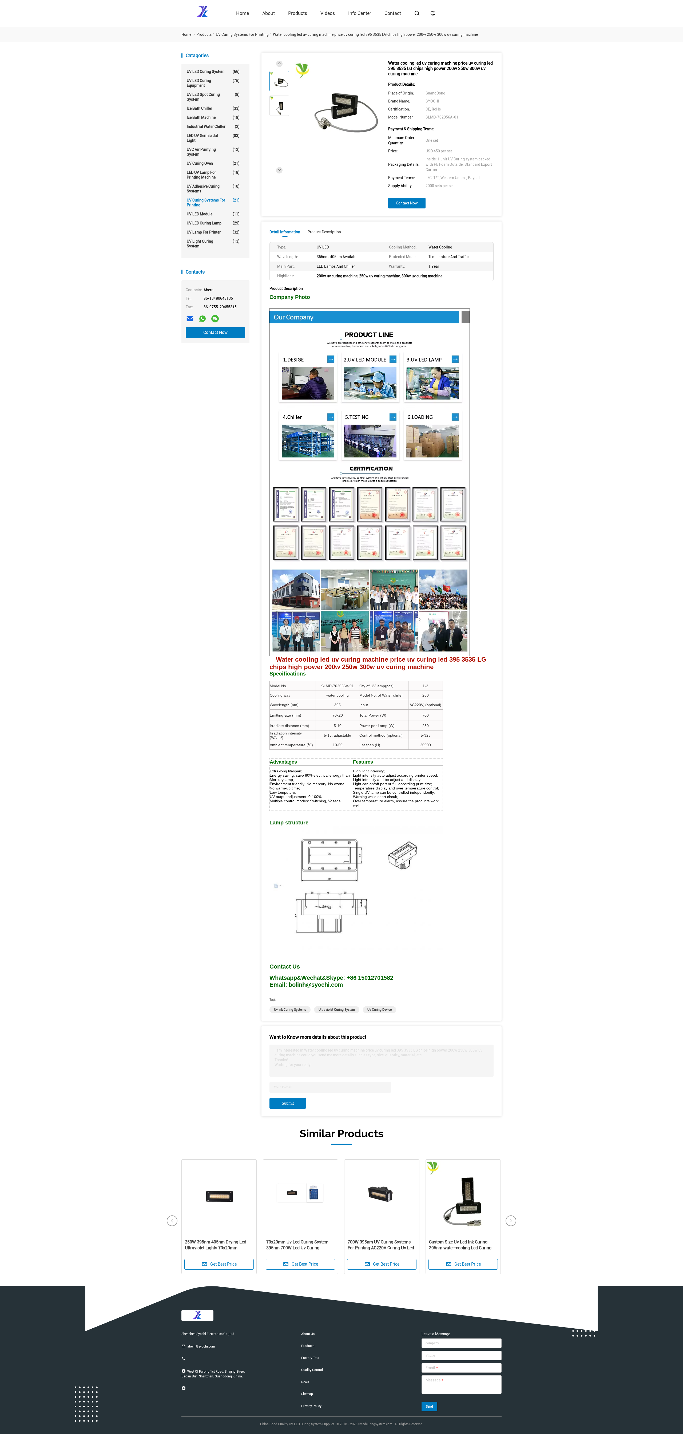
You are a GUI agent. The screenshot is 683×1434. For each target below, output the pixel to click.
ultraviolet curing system (337, 1010)
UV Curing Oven (213, 163)
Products (297, 13)
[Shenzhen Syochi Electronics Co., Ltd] (202, 11)
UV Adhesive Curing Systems (213, 188)
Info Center (359, 13)
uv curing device (379, 1010)
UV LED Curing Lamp (213, 223)
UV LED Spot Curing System (213, 96)
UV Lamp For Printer (213, 232)
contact (392, 13)
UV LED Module (213, 214)
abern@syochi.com (201, 1346)
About (268, 13)
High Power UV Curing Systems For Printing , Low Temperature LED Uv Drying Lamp (299, 1247)
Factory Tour (310, 1358)
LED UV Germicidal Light (213, 138)
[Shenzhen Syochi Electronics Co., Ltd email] (190, 318)
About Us (308, 1334)
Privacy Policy (311, 1406)
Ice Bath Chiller (213, 108)
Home (242, 13)
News (305, 1382)
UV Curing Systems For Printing (213, 202)
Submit (288, 1103)
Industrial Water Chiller (213, 126)
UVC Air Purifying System (213, 151)
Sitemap (307, 1394)
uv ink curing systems (290, 1010)
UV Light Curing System (213, 243)
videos (327, 13)
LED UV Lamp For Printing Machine (213, 174)
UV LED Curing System (213, 71)
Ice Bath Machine (213, 117)
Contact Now (215, 332)
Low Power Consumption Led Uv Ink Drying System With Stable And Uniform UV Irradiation (381, 1247)
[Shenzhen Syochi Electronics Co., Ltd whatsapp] (202, 318)
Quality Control (312, 1370)
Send (429, 1406)
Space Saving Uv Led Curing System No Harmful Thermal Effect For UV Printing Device (218, 1247)
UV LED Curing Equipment (213, 83)
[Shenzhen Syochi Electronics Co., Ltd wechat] (215, 318)
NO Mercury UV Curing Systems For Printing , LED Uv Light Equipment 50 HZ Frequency (463, 1247)
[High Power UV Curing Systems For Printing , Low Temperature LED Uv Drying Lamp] (300, 1197)
